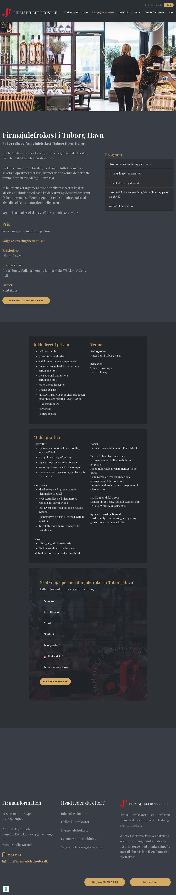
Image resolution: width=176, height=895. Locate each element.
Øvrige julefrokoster (104, 12)
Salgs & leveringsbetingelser (23, 241)
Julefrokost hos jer (130, 12)
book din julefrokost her (26, 300)
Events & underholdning (159, 12)
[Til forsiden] (29, 12)
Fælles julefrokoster (76, 12)
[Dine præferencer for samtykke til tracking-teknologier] (6, 889)
